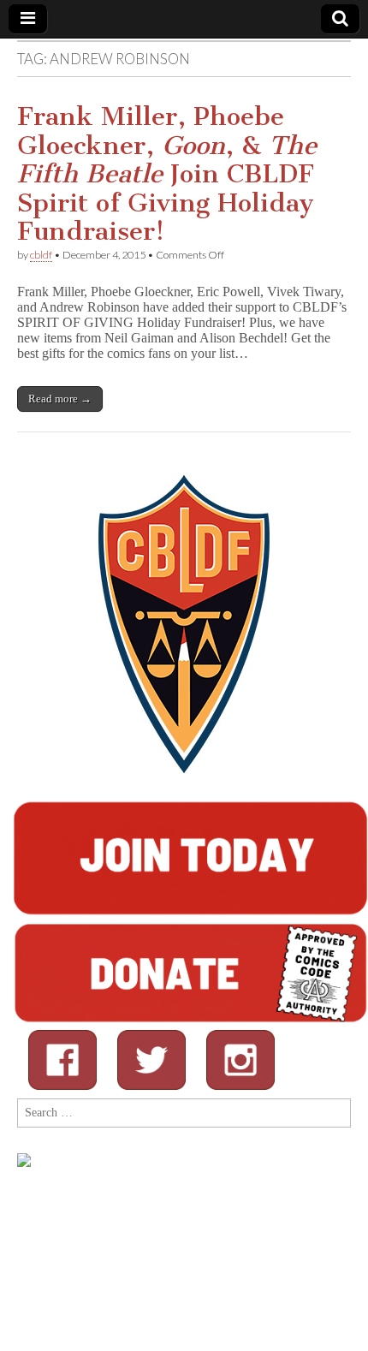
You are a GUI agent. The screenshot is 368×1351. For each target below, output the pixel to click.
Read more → (60, 398)
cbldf (41, 254)
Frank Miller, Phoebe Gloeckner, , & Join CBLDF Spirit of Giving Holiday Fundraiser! (167, 174)
